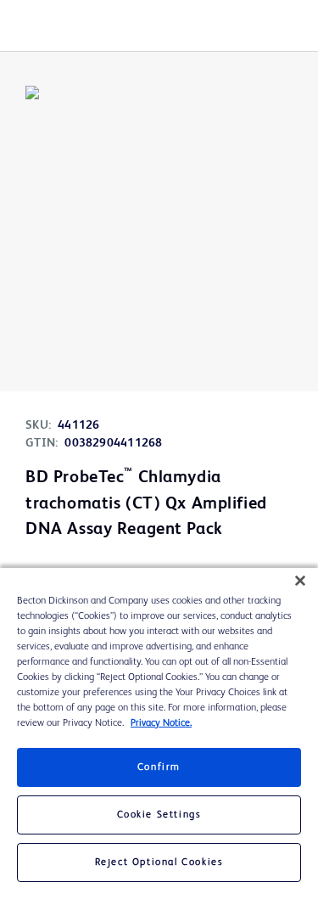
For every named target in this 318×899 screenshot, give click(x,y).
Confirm (159, 767)
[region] (159, 733)
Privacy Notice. (161, 723)
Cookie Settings (159, 815)
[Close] (300, 581)
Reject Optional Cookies (159, 862)
